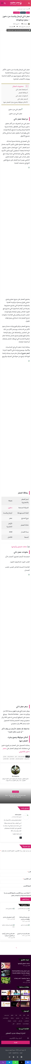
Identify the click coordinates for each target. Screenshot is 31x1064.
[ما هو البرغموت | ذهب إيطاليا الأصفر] (5, 980)
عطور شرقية (23, 12)
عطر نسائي (20, 1021)
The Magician (25, 24)
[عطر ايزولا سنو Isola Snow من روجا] (5, 1004)
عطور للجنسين (20, 9)
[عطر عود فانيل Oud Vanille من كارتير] (23, 911)
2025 (20, 1015)
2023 (24, 1015)
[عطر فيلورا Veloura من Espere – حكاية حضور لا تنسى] (5, 998)
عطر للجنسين (26, 1021)
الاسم (29, 871)
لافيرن (13, 1023)
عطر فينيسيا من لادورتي (23, 934)
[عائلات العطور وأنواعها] (5, 966)
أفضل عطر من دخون (21, 756)
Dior (16, 1015)
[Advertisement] (15, 50)
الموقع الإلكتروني (27, 886)
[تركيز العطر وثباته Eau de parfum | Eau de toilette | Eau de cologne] (5, 973)
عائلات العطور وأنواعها (19, 546)
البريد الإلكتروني (27, 878)
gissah (12, 1015)
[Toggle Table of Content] (26, 86)
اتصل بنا (10, 1053)
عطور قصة (9, 1021)
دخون (10, 507)
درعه (22, 1018)
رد (20, 837)
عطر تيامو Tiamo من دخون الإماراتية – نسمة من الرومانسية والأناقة (15, 796)
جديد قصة (27, 1018)
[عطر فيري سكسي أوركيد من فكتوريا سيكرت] (8, 928)
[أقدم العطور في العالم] (8, 911)
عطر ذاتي (4, 756)
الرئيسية (27, 9)
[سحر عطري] (15, 3)
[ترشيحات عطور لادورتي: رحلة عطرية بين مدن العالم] (15, 992)
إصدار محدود (6, 1015)
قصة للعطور (19, 1023)
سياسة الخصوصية (15, 1053)
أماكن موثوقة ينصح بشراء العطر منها (15, 102)
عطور (24, 9)
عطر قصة (12, 1018)
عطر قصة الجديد (5, 1018)
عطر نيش (14, 1021)
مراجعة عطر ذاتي (21, 89)
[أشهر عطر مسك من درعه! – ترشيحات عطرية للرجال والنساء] (25, 998)
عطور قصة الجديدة (26, 1023)
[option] (15, 794)
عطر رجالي (17, 1018)
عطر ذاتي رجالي (27, 758)
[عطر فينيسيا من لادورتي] (23, 928)
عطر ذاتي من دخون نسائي (19, 758)
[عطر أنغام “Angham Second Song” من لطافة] (25, 1004)
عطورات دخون (12, 758)
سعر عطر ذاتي (22, 99)
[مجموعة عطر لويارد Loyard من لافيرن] (15, 998)
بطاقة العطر (23, 93)
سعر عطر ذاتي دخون (11, 756)
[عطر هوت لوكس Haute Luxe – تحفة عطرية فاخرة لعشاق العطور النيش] (5, 992)
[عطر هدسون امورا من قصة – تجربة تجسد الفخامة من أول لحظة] (15, 1004)
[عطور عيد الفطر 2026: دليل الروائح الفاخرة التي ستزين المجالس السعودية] (25, 992)
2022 (28, 1015)
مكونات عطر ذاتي (21, 96)
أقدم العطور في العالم (9, 917)
